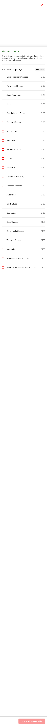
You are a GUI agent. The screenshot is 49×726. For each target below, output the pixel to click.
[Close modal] (42, 4)
